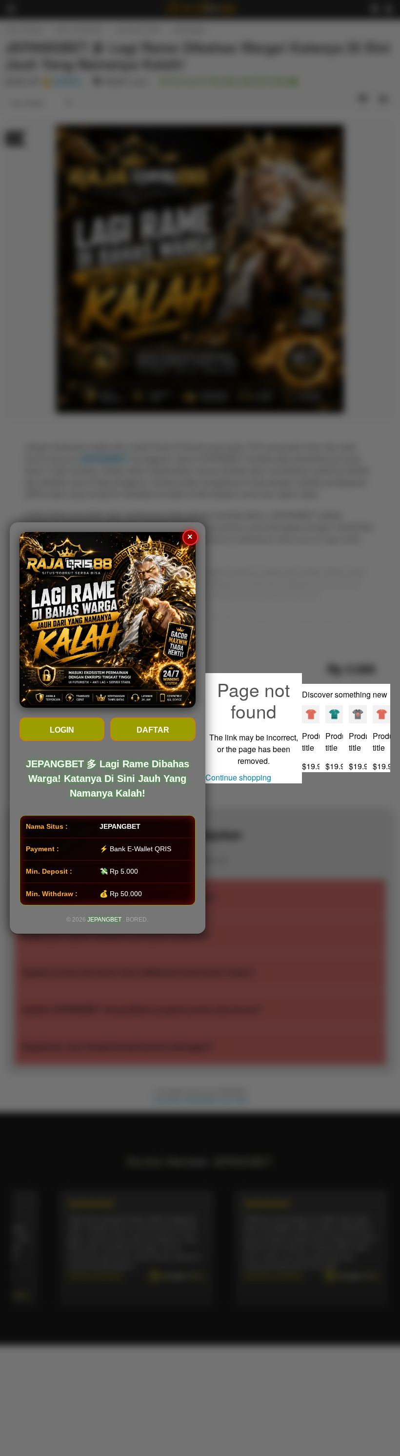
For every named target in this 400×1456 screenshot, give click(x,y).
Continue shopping (238, 777)
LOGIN (62, 730)
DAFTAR (153, 730)
